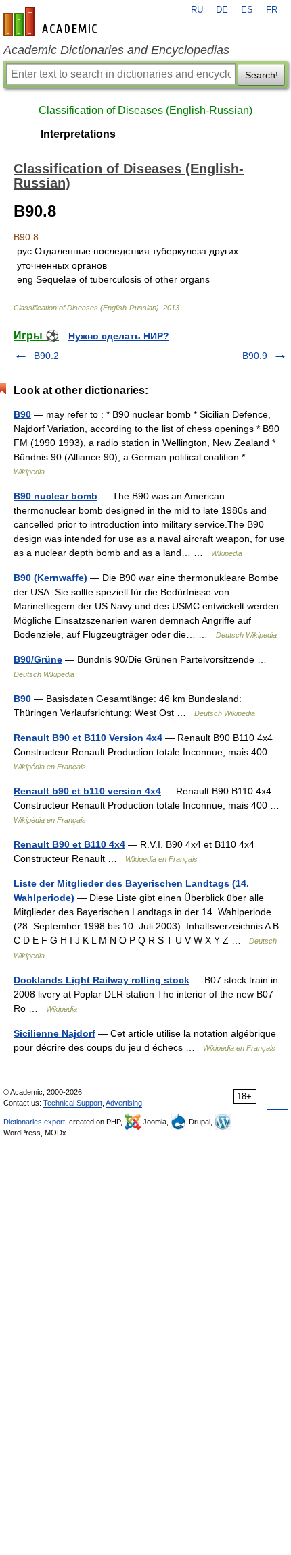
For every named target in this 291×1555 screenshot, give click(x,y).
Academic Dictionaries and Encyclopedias (116, 50)
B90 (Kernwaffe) (50, 577)
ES (247, 10)
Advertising (124, 1103)
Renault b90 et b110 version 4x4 (87, 791)
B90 (22, 414)
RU (197, 10)
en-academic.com (52, 21)
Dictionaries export (34, 1122)
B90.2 (46, 355)
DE (222, 10)
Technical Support (72, 1103)
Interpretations (78, 134)
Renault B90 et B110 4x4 (69, 844)
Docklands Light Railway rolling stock (101, 980)
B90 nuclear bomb (55, 496)
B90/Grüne (38, 659)
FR (271, 10)
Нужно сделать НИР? (118, 336)
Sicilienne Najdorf (54, 1033)
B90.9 (254, 355)
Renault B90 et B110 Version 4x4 (88, 737)
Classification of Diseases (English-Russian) (145, 110)
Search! (261, 75)
